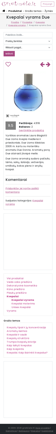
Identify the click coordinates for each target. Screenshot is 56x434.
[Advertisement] (28, 389)
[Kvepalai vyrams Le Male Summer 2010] (48, 65)
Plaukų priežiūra (16, 293)
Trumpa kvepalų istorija (21, 342)
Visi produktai (15, 278)
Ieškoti (9, 53)
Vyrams (11, 311)
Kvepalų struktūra (18, 338)
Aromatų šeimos (17, 331)
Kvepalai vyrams (17, 25)
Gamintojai (11, 431)
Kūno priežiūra (15, 289)
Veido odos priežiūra (19, 282)
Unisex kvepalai (21, 307)
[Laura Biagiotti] (13, 115)
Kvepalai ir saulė (17, 334)
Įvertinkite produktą (31, 130)
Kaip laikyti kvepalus (19, 345)
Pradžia (15, 22)
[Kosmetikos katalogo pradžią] (4, 10)
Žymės (49, 11)
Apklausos (24, 431)
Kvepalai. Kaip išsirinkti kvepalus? (27, 352)
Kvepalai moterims (23, 303)
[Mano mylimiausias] (8, 65)
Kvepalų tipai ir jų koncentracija (26, 327)
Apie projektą (43, 428)
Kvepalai (40, 22)
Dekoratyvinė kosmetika (22, 285)
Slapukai (35, 431)
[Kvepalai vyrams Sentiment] (42, 65)
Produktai (15, 11)
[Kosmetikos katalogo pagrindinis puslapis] (20, 3)
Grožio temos (33, 11)
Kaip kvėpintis (15, 349)
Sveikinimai (47, 431)
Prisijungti (47, 4)
